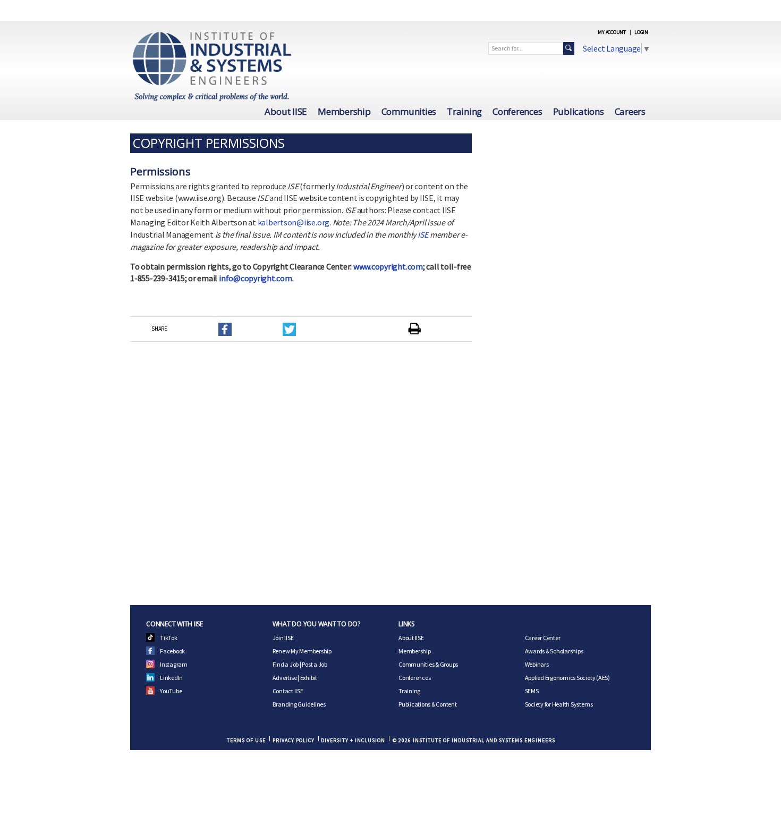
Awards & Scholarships (554, 651)
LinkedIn (171, 678)
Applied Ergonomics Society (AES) (567, 678)
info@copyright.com (255, 278)
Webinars (537, 664)
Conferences (517, 111)
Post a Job (314, 664)
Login (641, 32)
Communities (408, 111)
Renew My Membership (302, 651)
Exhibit (308, 678)
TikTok (168, 638)
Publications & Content (427, 704)
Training (464, 111)
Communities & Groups (428, 664)
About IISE (286, 111)
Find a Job (286, 664)
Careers (630, 111)
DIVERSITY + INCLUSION (353, 740)
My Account (612, 32)
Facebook (172, 651)
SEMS (532, 691)
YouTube (171, 691)
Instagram (174, 664)
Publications (578, 111)
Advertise (285, 678)
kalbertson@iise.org (293, 222)
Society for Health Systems (559, 704)
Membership (344, 111)
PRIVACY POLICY (294, 740)
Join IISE (283, 638)
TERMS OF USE (246, 740)
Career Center (543, 638)
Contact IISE (288, 691)
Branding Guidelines (299, 704)
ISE (423, 234)
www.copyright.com (388, 266)
